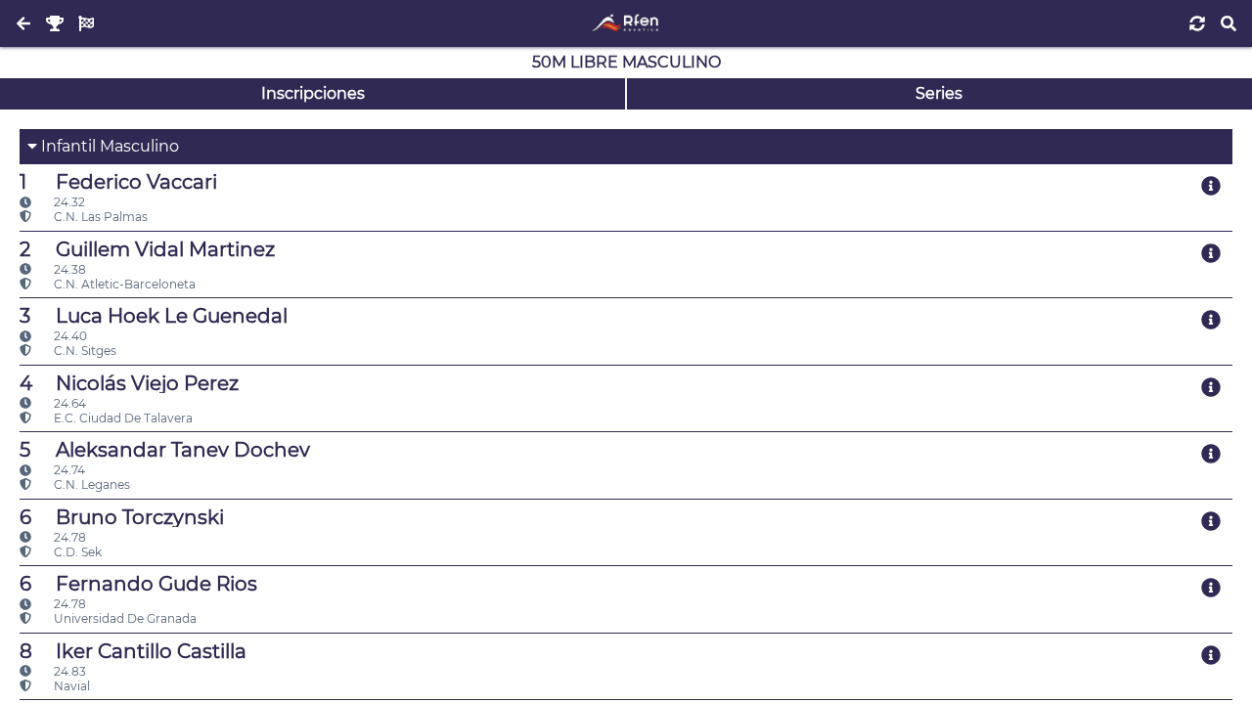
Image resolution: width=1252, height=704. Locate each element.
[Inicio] (625, 23)
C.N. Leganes (90, 484)
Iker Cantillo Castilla (133, 651)
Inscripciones (313, 93)
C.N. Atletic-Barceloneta (123, 284)
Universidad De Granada (124, 618)
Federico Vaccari (118, 182)
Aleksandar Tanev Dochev (165, 450)
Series (939, 93)
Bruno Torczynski (122, 517)
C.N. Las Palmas (99, 216)
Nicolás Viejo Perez (129, 383)
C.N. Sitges (83, 350)
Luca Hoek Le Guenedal (154, 316)
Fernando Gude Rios (138, 584)
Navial (70, 686)
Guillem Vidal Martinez (147, 249)
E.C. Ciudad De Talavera (122, 418)
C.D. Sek (76, 552)
